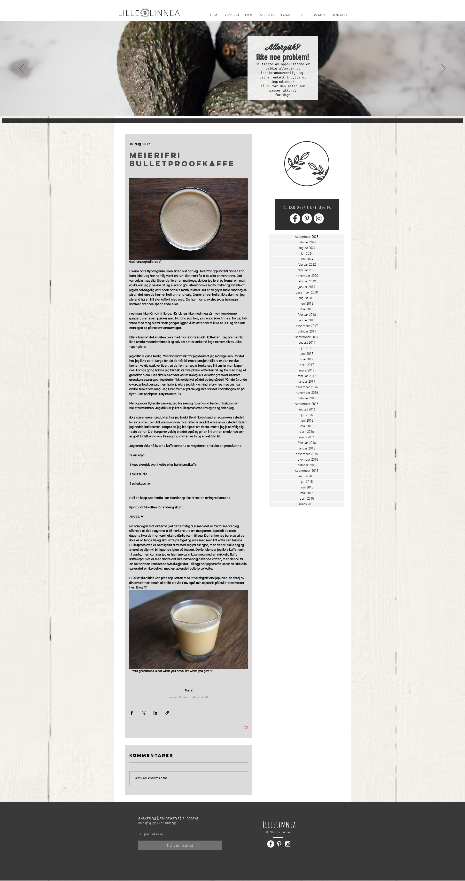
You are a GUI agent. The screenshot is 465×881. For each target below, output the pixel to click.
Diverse (183, 697)
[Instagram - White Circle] (319, 218)
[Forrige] (21, 68)
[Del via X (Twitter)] (143, 713)
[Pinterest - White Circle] (307, 218)
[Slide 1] (228, 106)
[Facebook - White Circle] (295, 218)
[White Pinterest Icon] (279, 844)
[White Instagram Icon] (287, 844)
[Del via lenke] (167, 713)
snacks (172, 697)
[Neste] (443, 68)
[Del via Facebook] (131, 713)
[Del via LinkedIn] (155, 713)
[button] (301, 12)
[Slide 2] (232, 106)
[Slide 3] (236, 106)
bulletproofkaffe (200, 697)
